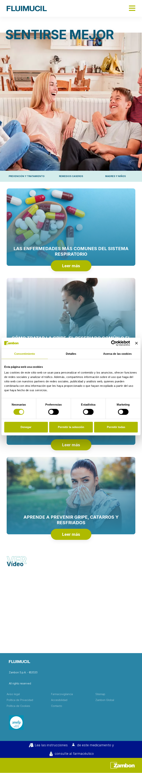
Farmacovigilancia (62, 694)
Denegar (26, 427)
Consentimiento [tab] (24, 353)
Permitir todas (116, 427)
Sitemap (100, 694)
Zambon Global (104, 700)
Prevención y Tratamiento (27, 176)
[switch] (53, 412)
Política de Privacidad (20, 700)
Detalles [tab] (71, 353)
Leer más (71, 265)
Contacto (56, 706)
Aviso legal (13, 694)
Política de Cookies (18, 706)
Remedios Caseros (71, 176)
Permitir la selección (71, 427)
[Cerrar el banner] (136, 343)
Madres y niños (115, 176)
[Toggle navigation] (132, 8)
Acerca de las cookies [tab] (117, 353)
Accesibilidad (59, 700)
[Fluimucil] (27, 8)
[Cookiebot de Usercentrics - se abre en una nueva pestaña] (114, 343)
